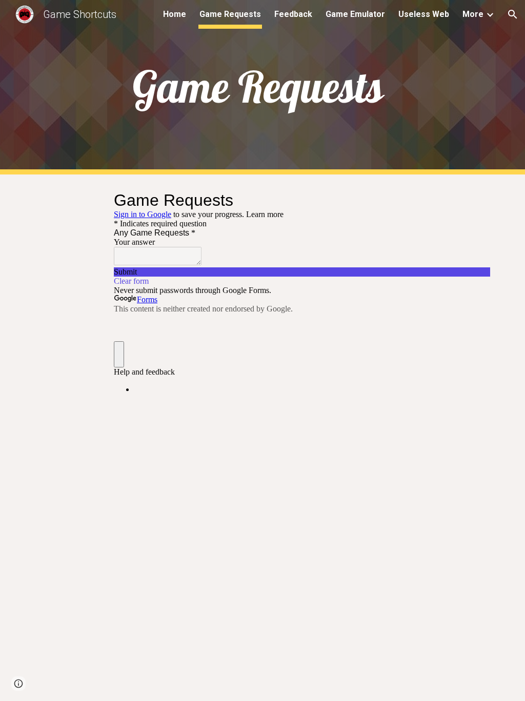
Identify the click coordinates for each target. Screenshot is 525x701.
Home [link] (174, 14)
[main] (262, 87)
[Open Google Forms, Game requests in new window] (474, 200)
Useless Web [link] (423, 14)
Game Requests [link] (230, 14)
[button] (512, 14)
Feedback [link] (293, 14)
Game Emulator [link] (355, 14)
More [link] (472, 14)
